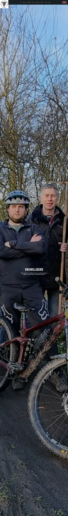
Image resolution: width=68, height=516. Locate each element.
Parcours (24, 2)
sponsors (42, 2)
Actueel (33, 2)
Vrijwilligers (37, 2)
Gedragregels (29, 2)
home (20, 2)
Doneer (64, 2)
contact (49, 2)
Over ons (46, 2)
